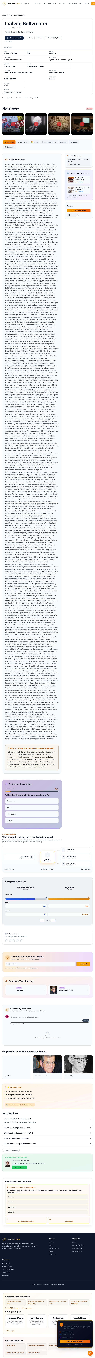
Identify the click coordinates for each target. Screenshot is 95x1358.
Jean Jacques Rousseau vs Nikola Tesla (36, 1302)
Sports (9, 807)
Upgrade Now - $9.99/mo (75, 1341)
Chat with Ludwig (15, 38)
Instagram (6, 1275)
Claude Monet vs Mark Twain (14, 1302)
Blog (39, 4)
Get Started (83, 964)
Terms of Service (8, 1269)
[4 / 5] (17, 940)
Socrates (11, 1197)
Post (86, 1020)
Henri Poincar (11, 1345)
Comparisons (77, 1251)
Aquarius (15, 1150)
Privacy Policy (7, 1266)
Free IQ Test (69, 1221)
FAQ (73, 1242)
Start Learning (17, 1167)
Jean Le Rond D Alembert (36, 1345)
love (41, 38)
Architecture (11, 814)
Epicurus (11, 1212)
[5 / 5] (21, 940)
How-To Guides (77, 1248)
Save (72, 215)
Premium (74, 4)
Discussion (10, 147)
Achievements (50, 142)
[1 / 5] (6, 940)
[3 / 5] (13, 940)
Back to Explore (55, 38)
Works (64, 142)
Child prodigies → (11, 1331)
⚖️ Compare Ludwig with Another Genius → (19, 1105)
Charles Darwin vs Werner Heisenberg (79, 1302)
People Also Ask (77, 1245)
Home (4, 15)
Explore (26, 4)
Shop (63, 4)
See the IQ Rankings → (12, 1308)
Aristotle (11, 1202)
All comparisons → (27, 1308)
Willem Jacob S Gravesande (15, 1353)
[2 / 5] (10, 940)
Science (10, 15)
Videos (23, 142)
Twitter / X (5, 1272)
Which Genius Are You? (26, 1221)
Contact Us (6, 1263)
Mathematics (8, 92)
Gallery (34, 142)
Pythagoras (12, 1207)
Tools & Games (51, 4)
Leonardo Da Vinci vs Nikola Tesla (58, 1302)
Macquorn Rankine (34, 1353)
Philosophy (18, 92)
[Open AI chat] (90, 1353)
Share (31, 38)
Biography (10, 142)
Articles (75, 142)
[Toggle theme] (80, 3)
